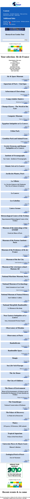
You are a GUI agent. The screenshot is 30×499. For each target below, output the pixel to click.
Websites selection (25, 21)
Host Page (5, 24)
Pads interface (12, 24)
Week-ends (17, 15)
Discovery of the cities (8, 15)
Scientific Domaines (14, 14)
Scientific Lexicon (16, 21)
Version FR (6, 23)
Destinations (6, 14)
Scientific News (7, 21)
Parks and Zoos (23, 14)
